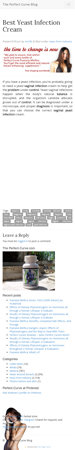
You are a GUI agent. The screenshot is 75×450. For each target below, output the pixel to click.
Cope (6, 214)
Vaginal (19, 221)
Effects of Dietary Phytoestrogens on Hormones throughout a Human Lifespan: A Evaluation (37, 347)
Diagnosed (31, 214)
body (25, 211)
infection (29, 217)
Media (13, 367)
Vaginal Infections (61, 221)
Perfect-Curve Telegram (21, 419)
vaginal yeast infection (14, 224)
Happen (58, 214)
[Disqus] (37, 163)
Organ (51, 217)
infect (18, 217)
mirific (28, 41)
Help (69, 214)
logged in (23, 241)
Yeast (29, 224)
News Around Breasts (22, 374)
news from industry (60, 41)
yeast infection (40, 224)
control (68, 211)
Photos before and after (23, 381)
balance (15, 211)
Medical (14, 370)
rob (69, 217)
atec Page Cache (44, 447)
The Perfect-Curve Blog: (20, 4)
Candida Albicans (52, 211)
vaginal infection (37, 221)
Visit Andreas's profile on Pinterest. (22, 392)
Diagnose (18, 214)
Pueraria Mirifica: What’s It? (25, 352)
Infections (40, 217)
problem (61, 217)
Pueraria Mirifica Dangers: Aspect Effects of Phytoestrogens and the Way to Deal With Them (37, 329)
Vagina (6, 221)
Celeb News (16, 364)
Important (8, 217)
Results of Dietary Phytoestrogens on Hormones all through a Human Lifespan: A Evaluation (39, 340)
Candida (36, 211)
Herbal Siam (16, 416)
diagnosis (46, 214)
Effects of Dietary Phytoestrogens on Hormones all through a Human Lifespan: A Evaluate (39, 308)
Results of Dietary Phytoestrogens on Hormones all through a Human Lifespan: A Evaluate (39, 315)
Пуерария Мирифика (15, 426)
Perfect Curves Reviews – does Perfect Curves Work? (39, 335)
